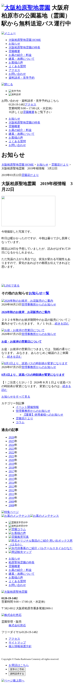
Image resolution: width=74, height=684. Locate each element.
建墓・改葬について (21, 58)
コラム (20, 422)
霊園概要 (14, 51)
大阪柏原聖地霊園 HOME (25, 39)
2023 (11, 448)
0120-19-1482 (17, 104)
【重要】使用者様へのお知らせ (43, 414)
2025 (11, 441)
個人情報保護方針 (20, 646)
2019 (11, 463)
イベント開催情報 (27, 407)
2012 (11, 490)
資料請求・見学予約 (21, 77)
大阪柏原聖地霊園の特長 (24, 47)
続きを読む (62, 323)
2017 (11, 471)
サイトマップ (17, 642)
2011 (11, 494)
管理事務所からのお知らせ (39, 304)
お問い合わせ (17, 73)
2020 (11, 460)
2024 (11, 444)
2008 (11, 505)
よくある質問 (17, 66)
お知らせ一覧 (39, 293)
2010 (11, 497)
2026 (11, 437)
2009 (11, 501)
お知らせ (14, 43)
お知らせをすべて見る (15, 396)
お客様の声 (16, 62)
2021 (11, 456)
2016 (11, 475)
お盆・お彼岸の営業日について (21, 341)
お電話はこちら (19, 665)
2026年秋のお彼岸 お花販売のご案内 (25, 312)
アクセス (14, 70)
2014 (11, 482)
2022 (11, 452)
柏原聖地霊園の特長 (21, 562)
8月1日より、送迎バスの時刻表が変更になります (33, 374)
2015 (11, 478)
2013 (11, 486)
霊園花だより (60, 164)
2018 (11, 467)
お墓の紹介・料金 (20, 55)
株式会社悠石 (17, 625)
